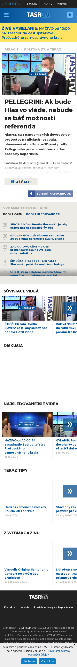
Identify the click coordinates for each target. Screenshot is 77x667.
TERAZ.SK (31, 4)
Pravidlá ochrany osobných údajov (53, 607)
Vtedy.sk (62, 4)
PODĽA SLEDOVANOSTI (43, 214)
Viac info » (47, 661)
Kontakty (9, 607)
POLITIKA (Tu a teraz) (43, 49)
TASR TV (47, 4)
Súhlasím (29, 661)
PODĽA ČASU (12, 214)
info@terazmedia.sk (63, 642)
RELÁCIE (11, 49)
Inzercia (24, 607)
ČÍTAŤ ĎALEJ (21, 182)
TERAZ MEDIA (24, 627)
